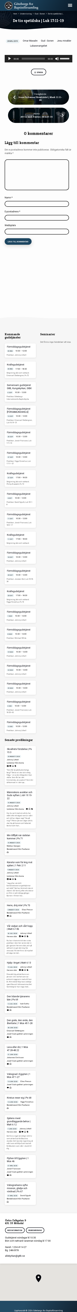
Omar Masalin (30, 40)
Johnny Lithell (13, 760)
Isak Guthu (24, 1004)
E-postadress (12, 211)
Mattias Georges (13, 846)
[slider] (65, 58)
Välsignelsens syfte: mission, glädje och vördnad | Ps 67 (17, 1188)
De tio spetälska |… (56, 14)
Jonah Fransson (14, 1169)
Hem (15, 14)
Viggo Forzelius (26, 1102)
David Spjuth (25, 1195)
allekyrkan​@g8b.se (15, 1256)
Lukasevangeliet (38, 46)
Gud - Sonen (40, 14)
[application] (39, 58)
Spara (39, 72)
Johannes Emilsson (15, 1057)
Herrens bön (12, 936)
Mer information (14, 1230)
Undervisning (26, 14)
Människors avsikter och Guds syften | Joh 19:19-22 (19, 795)
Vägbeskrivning (35, 1230)
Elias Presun (27, 910)
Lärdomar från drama (15, 763)
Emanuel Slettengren (15, 1031)
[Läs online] (8, 766)
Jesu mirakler (64, 40)
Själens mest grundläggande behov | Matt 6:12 (18, 1121)
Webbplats (10, 225)
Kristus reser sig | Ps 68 (19, 1097)
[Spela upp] (9, 59)
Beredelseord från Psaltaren (18, 849)
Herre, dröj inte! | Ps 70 (18, 905)
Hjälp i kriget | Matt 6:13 (19, 962)
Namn (9, 197)
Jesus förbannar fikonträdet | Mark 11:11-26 (40, 99)
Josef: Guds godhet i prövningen (20, 1034)
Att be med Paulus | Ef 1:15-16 (37, 116)
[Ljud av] (57, 59)
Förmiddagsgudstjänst (18, 347)
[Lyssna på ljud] (13, 766)
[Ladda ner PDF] (15, 766)
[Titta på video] (10, 766)
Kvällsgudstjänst (15, 364)
